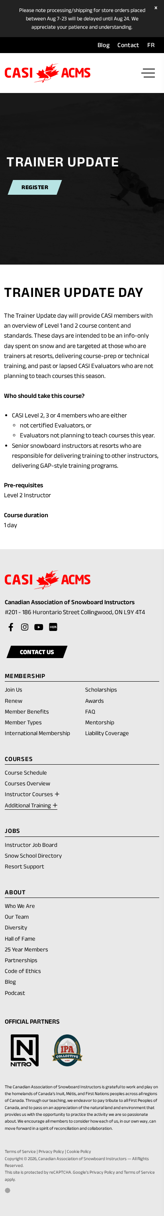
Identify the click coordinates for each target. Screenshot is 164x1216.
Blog (103, 45)
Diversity (16, 927)
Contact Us (37, 652)
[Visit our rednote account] (53, 627)
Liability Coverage (107, 733)
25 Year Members (26, 949)
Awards (94, 700)
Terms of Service (20, 1151)
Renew (13, 701)
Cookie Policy (79, 1151)
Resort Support (24, 866)
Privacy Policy (51, 1151)
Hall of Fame (20, 938)
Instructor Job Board (31, 844)
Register (34, 187)
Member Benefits (27, 711)
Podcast (15, 992)
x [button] (156, 8)
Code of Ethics (23, 970)
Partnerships (21, 960)
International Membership (37, 733)
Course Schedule (26, 772)
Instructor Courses (29, 794)
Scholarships (101, 689)
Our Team (17, 916)
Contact (128, 45)
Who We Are (20, 905)
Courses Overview (27, 783)
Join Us (13, 689)
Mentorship (99, 722)
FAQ (90, 711)
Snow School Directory (33, 855)
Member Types (23, 722)
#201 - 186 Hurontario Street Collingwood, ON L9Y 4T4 (82, 612)
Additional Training (28, 805)
